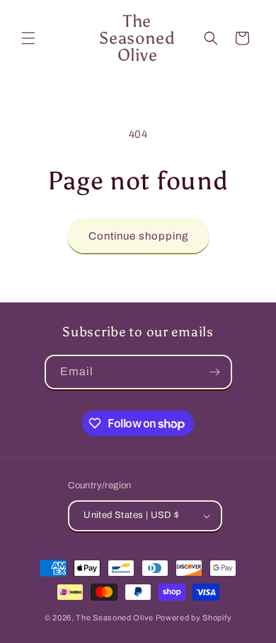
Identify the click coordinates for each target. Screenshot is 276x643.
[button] (28, 38)
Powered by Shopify (194, 617)
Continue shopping (138, 236)
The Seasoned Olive (115, 617)
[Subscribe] (215, 372)
